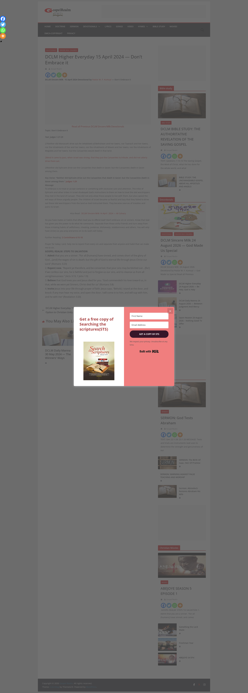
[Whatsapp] (3, 30)
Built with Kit (149, 351)
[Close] (170, 311)
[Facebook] (3, 19)
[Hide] (1, 41)
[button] (99, 361)
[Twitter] (3, 24)
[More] (3, 36)
